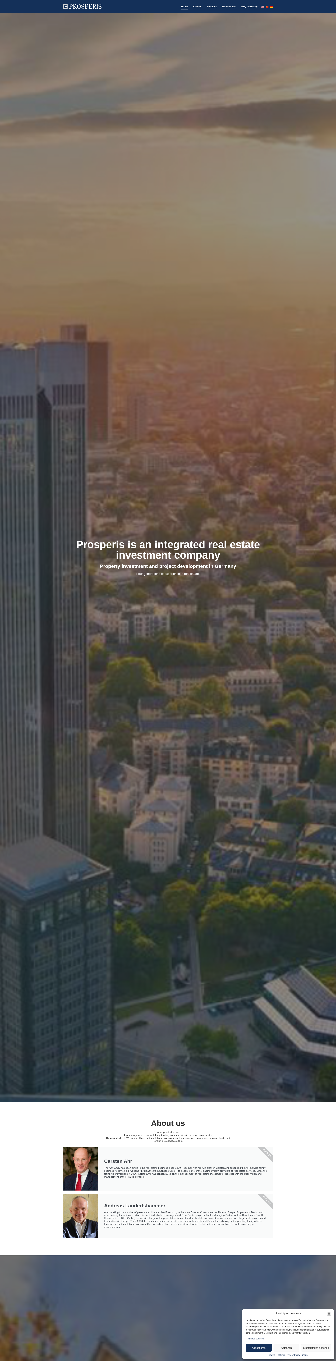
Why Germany (249, 6)
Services (212, 6)
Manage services (255, 1339)
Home (184, 6)
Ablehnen (286, 1347)
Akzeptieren (258, 1347)
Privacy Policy (293, 1355)
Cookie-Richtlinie (276, 1355)
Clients (197, 6)
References (229, 6)
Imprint (305, 1355)
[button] (329, 1313)
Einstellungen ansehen (316, 1347)
